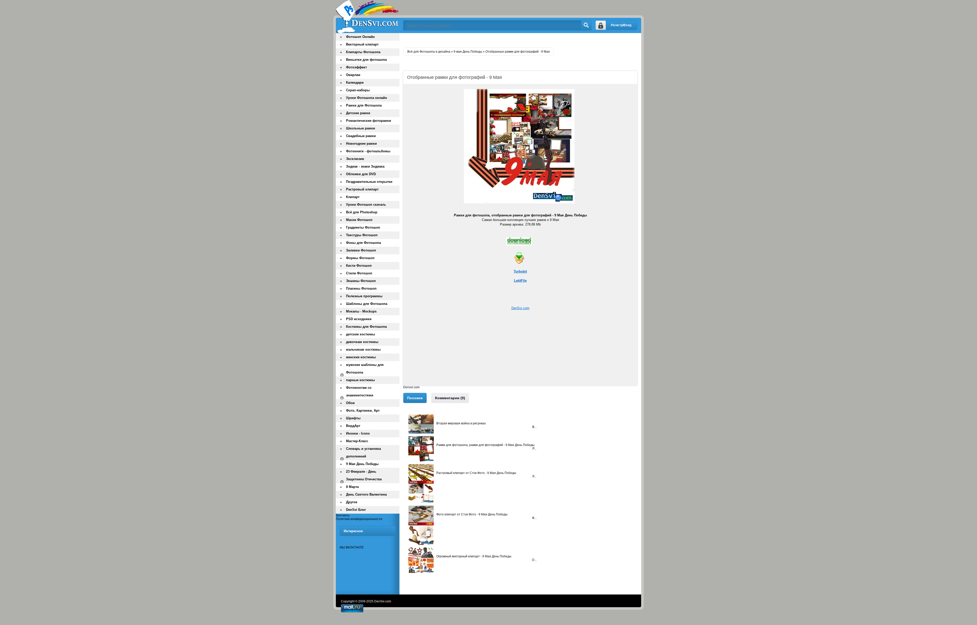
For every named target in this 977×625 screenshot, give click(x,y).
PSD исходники (358, 319)
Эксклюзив (355, 159)
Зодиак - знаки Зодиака (365, 166)
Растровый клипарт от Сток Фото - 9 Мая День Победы (476, 473)
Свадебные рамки (361, 136)
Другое (351, 502)
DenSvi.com (520, 308)
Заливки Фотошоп (361, 250)
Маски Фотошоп (359, 220)
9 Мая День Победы (362, 464)
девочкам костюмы (362, 342)
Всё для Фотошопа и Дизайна (367, 16)
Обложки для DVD (361, 174)
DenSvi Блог (356, 510)
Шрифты (353, 418)
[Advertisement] (520, 349)
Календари (355, 82)
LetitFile (520, 280)
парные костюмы (360, 380)
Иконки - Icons (358, 433)
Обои (350, 403)
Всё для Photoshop (361, 212)
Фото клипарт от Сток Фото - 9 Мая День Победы (472, 514)
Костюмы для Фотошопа (366, 327)
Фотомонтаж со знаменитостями (359, 391)
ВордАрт (353, 426)
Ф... (534, 518)
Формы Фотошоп (360, 258)
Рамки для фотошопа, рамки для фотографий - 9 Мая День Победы (485, 445)
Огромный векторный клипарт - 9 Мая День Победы (473, 556)
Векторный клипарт (362, 44)
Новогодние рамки (361, 143)
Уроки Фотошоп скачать (366, 204)
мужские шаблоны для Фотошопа (365, 368)
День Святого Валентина (366, 494)
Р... (534, 448)
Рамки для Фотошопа (364, 105)
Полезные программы (364, 296)
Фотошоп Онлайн (360, 37)
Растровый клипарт (362, 189)
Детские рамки (358, 113)
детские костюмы (360, 334)
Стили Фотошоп (359, 273)
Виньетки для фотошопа (366, 60)
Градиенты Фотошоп (363, 227)
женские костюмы (361, 357)
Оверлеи (353, 75)
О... (534, 560)
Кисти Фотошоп (359, 265)
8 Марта (352, 487)
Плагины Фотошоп (361, 288)
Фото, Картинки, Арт (363, 410)
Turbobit (520, 271)
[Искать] (586, 25)
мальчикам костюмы (363, 349)
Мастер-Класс (357, 441)
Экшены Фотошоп (361, 281)
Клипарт (353, 197)
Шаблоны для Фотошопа (366, 304)
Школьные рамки (360, 128)
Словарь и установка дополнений (363, 452)
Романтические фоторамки (368, 121)
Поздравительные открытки (369, 182)
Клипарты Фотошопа (363, 52)
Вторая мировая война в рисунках (461, 423)
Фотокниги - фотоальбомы (368, 151)
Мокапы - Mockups (361, 311)
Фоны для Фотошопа (363, 243)
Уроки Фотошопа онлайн (366, 98)
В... (534, 427)
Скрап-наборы (358, 90)
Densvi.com (411, 387)
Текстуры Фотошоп (362, 235)
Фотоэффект (356, 67)
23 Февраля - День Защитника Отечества (364, 475)
